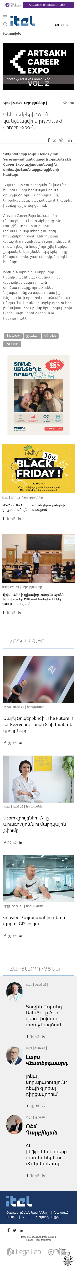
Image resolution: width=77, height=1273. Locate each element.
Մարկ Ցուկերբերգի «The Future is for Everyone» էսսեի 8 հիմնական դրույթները (38, 724)
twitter (33, 336)
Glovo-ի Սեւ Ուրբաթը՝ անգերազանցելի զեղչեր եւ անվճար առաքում (33, 507)
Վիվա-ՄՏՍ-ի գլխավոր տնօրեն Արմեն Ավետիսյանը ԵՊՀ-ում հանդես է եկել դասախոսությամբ (33, 599)
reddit (52, 336)
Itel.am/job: (12, 33)
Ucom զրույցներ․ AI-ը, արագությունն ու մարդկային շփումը (34, 824)
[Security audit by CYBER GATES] (59, 1252)
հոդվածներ (27, 641)
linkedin (13, 344)
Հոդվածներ (35, 707)
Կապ (26, 1217)
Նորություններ (34, 103)
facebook (14, 336)
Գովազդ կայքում (48, 1217)
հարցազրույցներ (36, 969)
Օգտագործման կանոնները (27, 1212)
